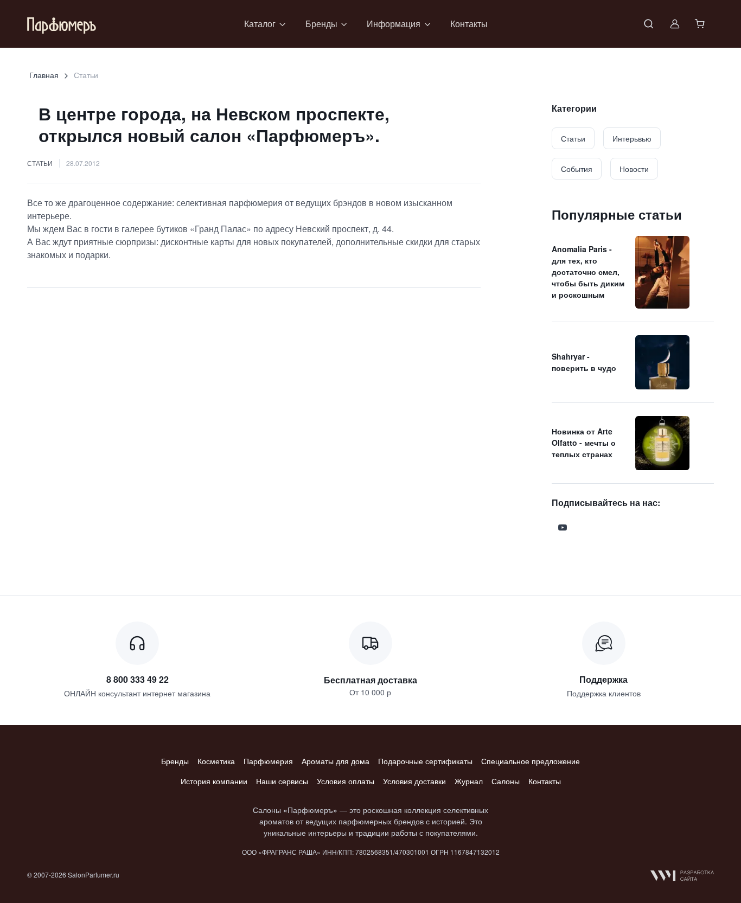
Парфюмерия (268, 760)
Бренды (175, 760)
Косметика (216, 760)
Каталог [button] (260, 23)
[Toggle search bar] (649, 24)
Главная (44, 74)
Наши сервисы (282, 781)
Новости (634, 168)
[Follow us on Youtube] (562, 528)
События (576, 168)
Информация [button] (393, 23)
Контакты (469, 23)
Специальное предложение (530, 760)
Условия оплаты (345, 781)
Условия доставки (414, 781)
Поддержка (603, 679)
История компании (214, 781)
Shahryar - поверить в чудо (584, 362)
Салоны (505, 781)
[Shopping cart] (701, 24)
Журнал (469, 781)
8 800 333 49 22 (137, 679)
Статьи (40, 163)
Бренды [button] (321, 23)
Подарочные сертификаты (425, 760)
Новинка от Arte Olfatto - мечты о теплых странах (584, 442)
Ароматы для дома (335, 760)
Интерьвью (631, 138)
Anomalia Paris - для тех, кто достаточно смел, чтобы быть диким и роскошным (588, 272)
